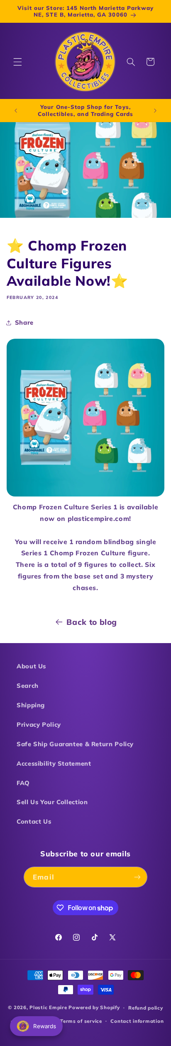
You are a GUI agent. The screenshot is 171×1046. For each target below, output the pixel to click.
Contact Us (34, 821)
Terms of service (81, 1021)
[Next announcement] (155, 110)
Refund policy (145, 1008)
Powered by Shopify (94, 1007)
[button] (17, 61)
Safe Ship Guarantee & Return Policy (75, 744)
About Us (31, 666)
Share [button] (24, 322)
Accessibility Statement (54, 763)
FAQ (23, 783)
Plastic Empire (48, 1007)
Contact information (137, 1021)
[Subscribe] (137, 877)
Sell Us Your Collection (52, 802)
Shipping (31, 705)
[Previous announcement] (16, 110)
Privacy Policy (39, 724)
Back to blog (91, 622)
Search (28, 685)
